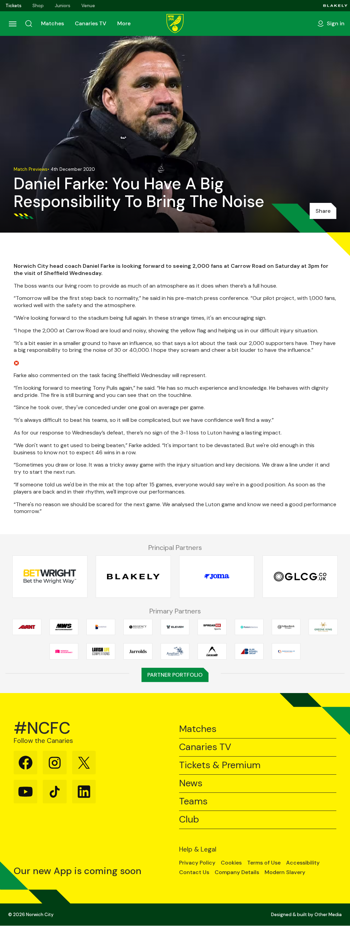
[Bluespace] (100, 627)
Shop (38, 5)
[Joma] (216, 577)
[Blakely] (335, 5)
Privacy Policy (197, 862)
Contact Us (194, 872)
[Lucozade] (211, 651)
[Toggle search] (29, 23)
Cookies (231, 862)
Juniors (62, 5)
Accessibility (303, 862)
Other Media (328, 914)
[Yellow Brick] (286, 627)
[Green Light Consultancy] (300, 577)
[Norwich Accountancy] (63, 651)
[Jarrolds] (137, 651)
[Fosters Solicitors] (249, 627)
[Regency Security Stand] (137, 627)
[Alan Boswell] (249, 651)
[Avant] (26, 627)
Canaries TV (90, 23)
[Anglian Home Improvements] (175, 651)
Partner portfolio (175, 674)
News (190, 783)
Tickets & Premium (219, 765)
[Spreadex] (211, 627)
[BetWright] (50, 577)
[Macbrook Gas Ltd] (286, 651)
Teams (193, 801)
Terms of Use (264, 862)
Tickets (13, 5)
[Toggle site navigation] (12, 23)
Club (189, 820)
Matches (52, 23)
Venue (88, 5)
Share (323, 211)
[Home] (175, 23)
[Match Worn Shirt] (63, 627)
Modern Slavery (285, 872)
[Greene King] (323, 627)
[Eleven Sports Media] (175, 627)
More (124, 23)
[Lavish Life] (100, 651)
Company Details (237, 872)
